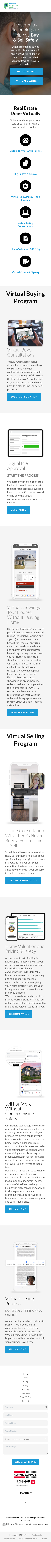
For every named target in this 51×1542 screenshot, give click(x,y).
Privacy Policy (9, 1539)
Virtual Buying (26, 71)
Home (25, 1374)
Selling (25, 1386)
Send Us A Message (25, 1462)
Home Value (25, 1393)
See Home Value (19, 1014)
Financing (25, 1389)
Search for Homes (23, 712)
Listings (26, 1378)
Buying (25, 1382)
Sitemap (44, 1539)
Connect (25, 1401)
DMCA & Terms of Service (28, 1539)
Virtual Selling (26, 81)
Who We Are (25, 1397)
